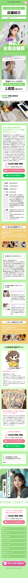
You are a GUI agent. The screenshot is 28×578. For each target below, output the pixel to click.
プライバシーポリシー (13, 560)
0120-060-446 (15, 164)
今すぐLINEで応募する (14, 175)
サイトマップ (22, 560)
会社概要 (5, 560)
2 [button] (13, 121)
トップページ (4, 17)
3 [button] (14, 121)
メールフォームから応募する (14, 170)
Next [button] (26, 112)
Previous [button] (2, 112)
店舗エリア (9, 17)
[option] (14, 111)
